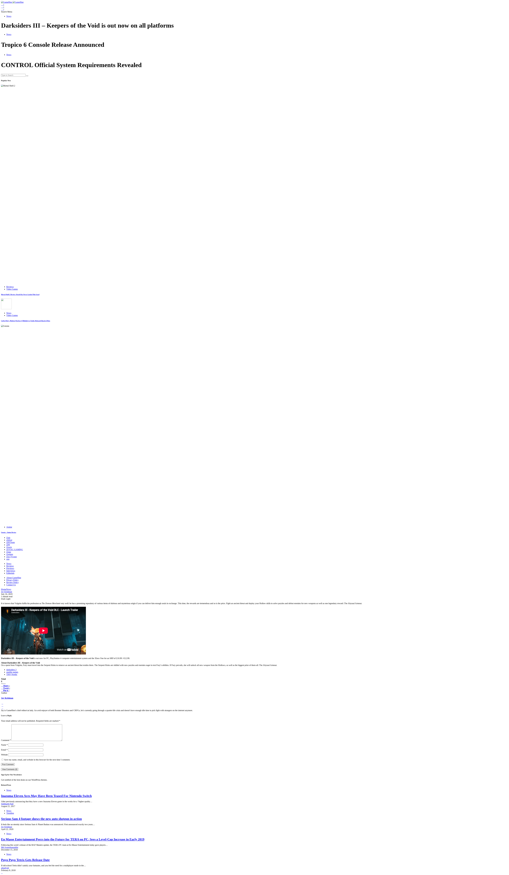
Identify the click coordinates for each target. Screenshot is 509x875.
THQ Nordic (11, 674)
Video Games (12, 289)
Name (4, 745)
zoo (7, 559)
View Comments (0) (9, 769)
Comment (6, 740)
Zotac (8, 552)
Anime (9, 527)
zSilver (9, 540)
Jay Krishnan (7, 698)
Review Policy (12, 582)
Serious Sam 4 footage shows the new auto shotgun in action (41, 819)
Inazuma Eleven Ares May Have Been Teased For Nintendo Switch (46, 796)
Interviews (10, 571)
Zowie (9, 547)
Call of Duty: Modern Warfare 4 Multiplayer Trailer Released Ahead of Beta (25, 321)
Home (3, 589)
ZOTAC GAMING (14, 549)
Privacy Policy (12, 580)
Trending (10, 813)
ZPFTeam (10, 542)
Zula (8, 537)
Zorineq (9, 554)
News (8, 16)
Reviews (10, 287)
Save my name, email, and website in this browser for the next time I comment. (37, 760)
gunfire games (12, 672)
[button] (4, 12)
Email (4, 750)
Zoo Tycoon (11, 557)
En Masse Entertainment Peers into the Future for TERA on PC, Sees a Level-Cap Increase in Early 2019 (72, 839)
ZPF (8, 545)
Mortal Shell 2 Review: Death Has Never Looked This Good (20, 294)
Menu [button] (9, 12)
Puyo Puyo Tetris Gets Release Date (25, 860)
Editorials (10, 573)
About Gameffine (13, 578)
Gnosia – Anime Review (8, 532)
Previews (10, 568)
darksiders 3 (11, 670)
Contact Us (11, 585)
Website (4, 755)
